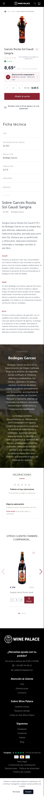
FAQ (22, 684)
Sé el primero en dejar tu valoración (28, 58)
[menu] (4, 3)
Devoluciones (22, 688)
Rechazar (16, 792)
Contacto (22, 693)
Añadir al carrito (22, 96)
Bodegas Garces (10, 158)
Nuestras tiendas (22, 711)
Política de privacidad (29, 768)
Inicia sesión (10, 511)
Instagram (22, 729)
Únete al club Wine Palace (22, 715)
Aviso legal (22, 761)
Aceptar (28, 792)
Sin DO (6, 146)
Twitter (22, 737)
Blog (22, 742)
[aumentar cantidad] (21, 600)
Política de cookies (22, 772)
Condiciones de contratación (22, 765)
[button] (22, 77)
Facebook (22, 733)
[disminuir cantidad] (12, 600)
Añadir (29, 601)
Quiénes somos (22, 706)
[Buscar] (34, 3)
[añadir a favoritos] (37, 50)
